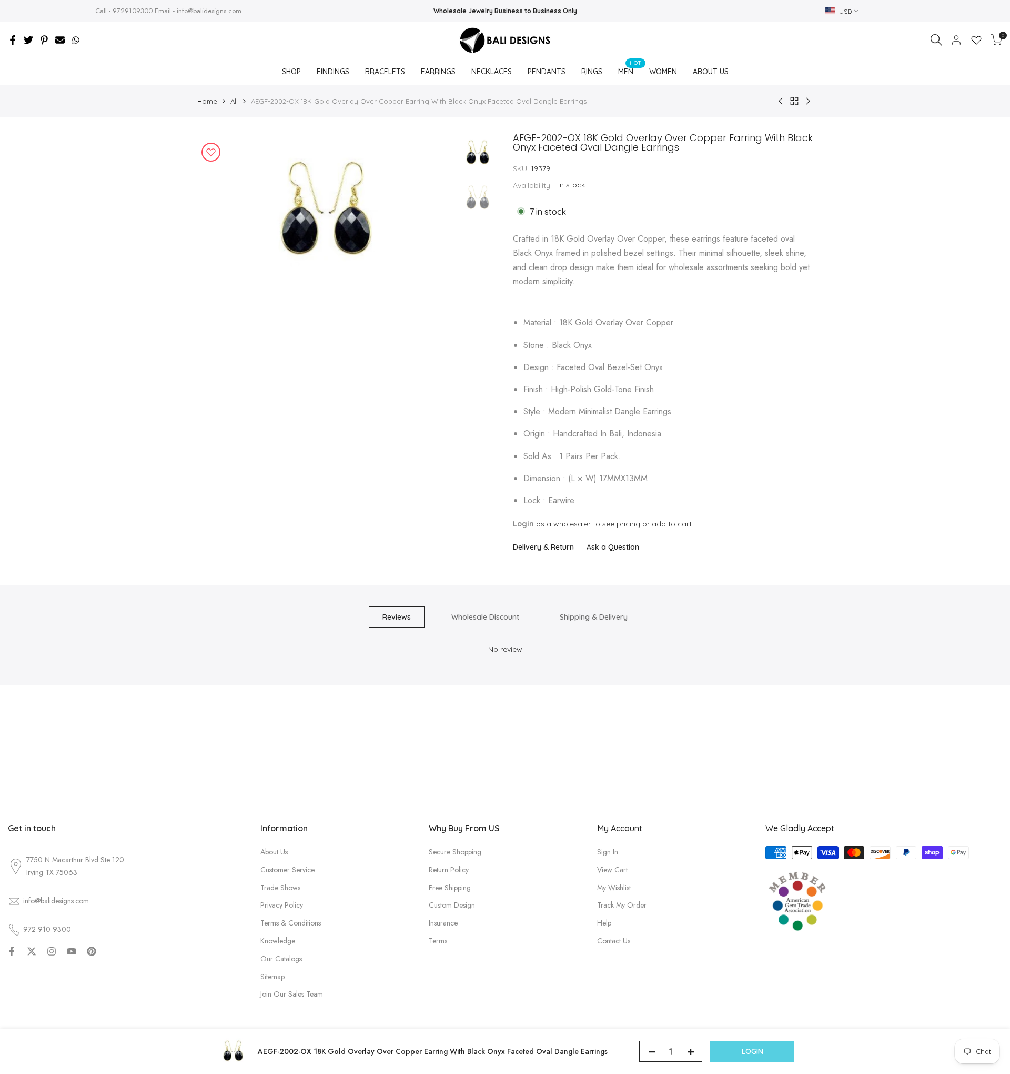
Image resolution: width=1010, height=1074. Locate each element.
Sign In (607, 852)
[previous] (218, 212)
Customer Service (287, 869)
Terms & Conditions (290, 923)
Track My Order (622, 905)
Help (604, 923)
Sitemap (272, 976)
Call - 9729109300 (124, 11)
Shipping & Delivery (594, 617)
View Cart (612, 869)
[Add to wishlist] (210, 152)
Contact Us (613, 941)
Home (207, 101)
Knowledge (277, 941)
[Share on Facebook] (12, 40)
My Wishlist (614, 887)
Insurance (443, 923)
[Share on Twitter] (28, 40)
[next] (431, 212)
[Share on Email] (60, 40)
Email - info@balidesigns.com (198, 11)
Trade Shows (280, 887)
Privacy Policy (281, 905)
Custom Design (452, 905)
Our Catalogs (281, 958)
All (234, 101)
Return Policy (449, 869)
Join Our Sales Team (291, 994)
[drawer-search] (936, 40)
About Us (274, 852)
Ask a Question (613, 547)
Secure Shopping (455, 852)
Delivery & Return (543, 547)
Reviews (396, 617)
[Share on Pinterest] (44, 40)
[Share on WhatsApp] (75, 40)
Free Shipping (450, 887)
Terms (438, 941)
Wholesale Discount (485, 617)
